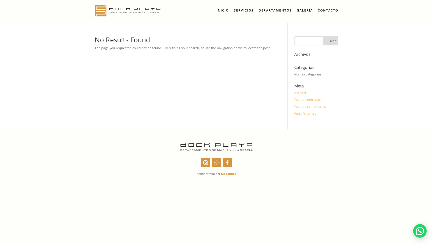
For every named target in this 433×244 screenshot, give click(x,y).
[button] (420, 231)
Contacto (328, 10)
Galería (305, 10)
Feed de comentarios (310, 106)
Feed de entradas (307, 99)
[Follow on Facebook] (227, 162)
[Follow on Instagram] (205, 162)
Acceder (300, 93)
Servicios (244, 10)
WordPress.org (305, 113)
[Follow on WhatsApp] (216, 162)
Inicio (222, 10)
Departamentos (275, 10)
